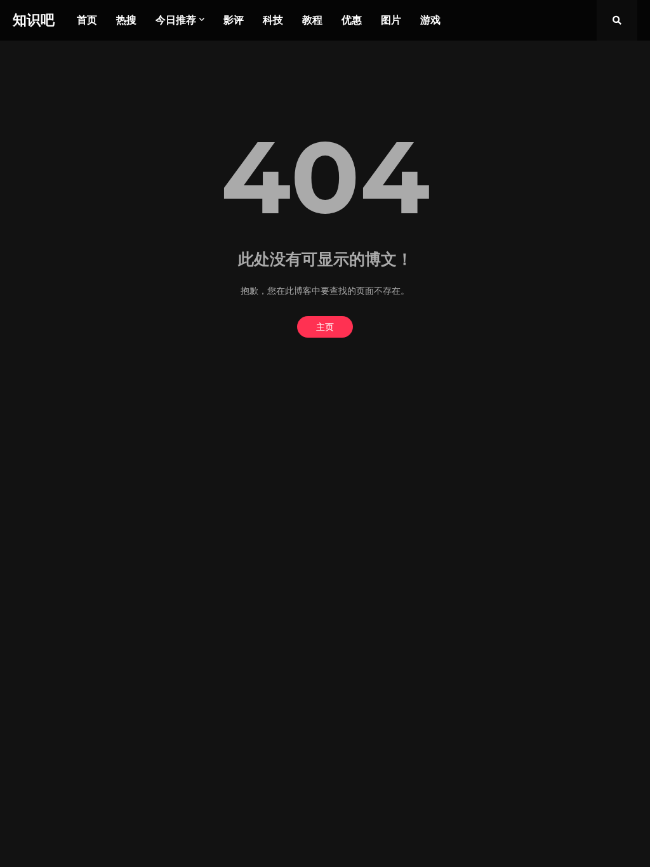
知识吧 (34, 20)
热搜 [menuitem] (126, 20)
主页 (325, 327)
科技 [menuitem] (273, 20)
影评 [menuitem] (233, 20)
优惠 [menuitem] (352, 20)
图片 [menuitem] (391, 20)
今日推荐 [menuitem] (176, 20)
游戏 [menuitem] (430, 20)
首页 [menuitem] (87, 20)
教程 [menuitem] (312, 20)
